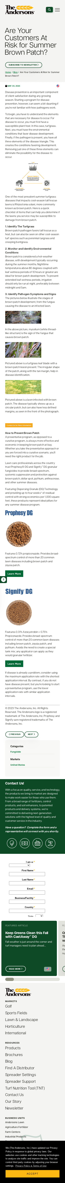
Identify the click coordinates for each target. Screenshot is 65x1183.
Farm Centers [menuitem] (12, 1132)
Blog (15, 72)
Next (30, 734)
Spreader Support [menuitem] (20, 1082)
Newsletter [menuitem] (14, 1109)
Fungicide (15, 752)
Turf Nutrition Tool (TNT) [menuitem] (25, 1089)
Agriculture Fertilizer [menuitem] (16, 1127)
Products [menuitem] (13, 1048)
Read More (14, 969)
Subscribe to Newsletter (23, 65)
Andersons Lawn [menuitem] (14, 1122)
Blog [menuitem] (9, 1062)
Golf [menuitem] (8, 1007)
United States (17, 765)
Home (8, 72)
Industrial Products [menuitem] (15, 1137)
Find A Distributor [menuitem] (19, 1068)
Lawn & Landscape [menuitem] (21, 1020)
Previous (15, 734)
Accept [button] (32, 1173)
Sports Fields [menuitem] (16, 1013)
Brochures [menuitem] (14, 1055)
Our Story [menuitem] (13, 1102)
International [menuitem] (15, 1033)
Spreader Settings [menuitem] (20, 1075)
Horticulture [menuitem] (15, 1027)
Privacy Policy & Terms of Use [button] (30, 1166)
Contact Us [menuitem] (14, 1095)
